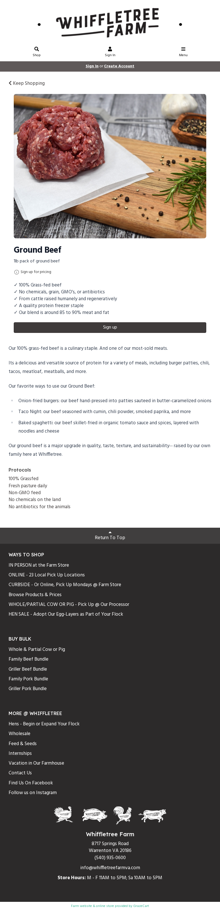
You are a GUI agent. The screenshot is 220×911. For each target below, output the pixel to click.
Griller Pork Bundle (28, 689)
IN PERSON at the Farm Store (39, 565)
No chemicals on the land (35, 500)
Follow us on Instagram (33, 793)
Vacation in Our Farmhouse (36, 763)
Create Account (119, 66)
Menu (183, 55)
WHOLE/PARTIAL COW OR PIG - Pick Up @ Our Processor (69, 604)
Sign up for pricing (36, 272)
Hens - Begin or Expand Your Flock (44, 724)
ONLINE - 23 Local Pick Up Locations (47, 575)
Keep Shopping (28, 83)
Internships (20, 753)
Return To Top (110, 538)
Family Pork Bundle (28, 679)
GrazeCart (141, 906)
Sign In (110, 55)
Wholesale (19, 734)
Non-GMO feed (25, 493)
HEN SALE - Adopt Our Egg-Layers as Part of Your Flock (66, 614)
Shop (37, 55)
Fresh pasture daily (28, 486)
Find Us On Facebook (31, 783)
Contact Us (20, 773)
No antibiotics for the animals (39, 507)
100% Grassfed (23, 479)
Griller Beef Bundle (28, 669)
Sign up (110, 327)
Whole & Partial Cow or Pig (37, 649)
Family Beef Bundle (28, 659)
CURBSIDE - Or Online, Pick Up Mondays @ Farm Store (65, 585)
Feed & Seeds (23, 744)
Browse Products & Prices (35, 595)
